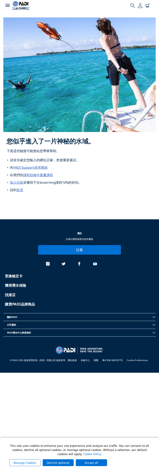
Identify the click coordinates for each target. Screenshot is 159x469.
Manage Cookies (24, 463)
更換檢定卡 (14, 276)
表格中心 (85, 360)
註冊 (79, 250)
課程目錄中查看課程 (38, 175)
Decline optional (58, 463)
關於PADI (12, 317)
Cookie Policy (92, 454)
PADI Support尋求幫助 (30, 167)
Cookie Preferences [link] (137, 360)
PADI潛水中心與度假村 (19, 332)
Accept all (91, 463)
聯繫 (96, 360)
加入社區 (16, 182)
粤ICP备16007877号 (112, 360)
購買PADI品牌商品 (20, 304)
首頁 (20, 190)
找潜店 (10, 294)
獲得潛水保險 (15, 285)
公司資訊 (11, 324)
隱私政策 (72, 360)
